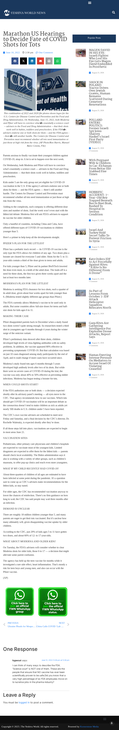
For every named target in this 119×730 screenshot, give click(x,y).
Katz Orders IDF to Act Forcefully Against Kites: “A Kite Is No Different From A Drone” (100, 266)
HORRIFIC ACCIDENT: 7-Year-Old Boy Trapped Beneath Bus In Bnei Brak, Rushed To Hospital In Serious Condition (100, 203)
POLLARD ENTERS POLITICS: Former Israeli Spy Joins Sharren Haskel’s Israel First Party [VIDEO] (99, 131)
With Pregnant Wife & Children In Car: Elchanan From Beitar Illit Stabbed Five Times (100, 167)
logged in (24, 702)
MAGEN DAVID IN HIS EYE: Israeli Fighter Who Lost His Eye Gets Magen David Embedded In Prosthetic (100, 58)
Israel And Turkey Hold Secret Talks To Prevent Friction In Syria (100, 236)
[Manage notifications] (111, 723)
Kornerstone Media (89, 726)
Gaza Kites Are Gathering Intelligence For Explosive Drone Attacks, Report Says (100, 330)
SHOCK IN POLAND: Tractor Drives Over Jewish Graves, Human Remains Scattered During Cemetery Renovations (100, 93)
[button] (89, 2)
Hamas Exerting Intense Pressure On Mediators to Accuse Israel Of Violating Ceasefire (100, 362)
